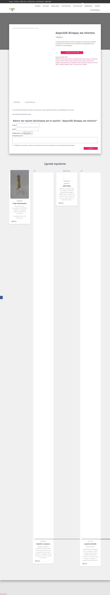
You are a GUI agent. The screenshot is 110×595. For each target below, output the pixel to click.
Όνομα (14, 125)
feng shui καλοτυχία (92, 59)
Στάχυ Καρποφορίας (20, 203)
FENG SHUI (23, 1)
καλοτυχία (83, 62)
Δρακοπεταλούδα (90, 544)
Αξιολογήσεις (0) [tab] (30, 102)
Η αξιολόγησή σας (17, 135)
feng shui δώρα (82, 59)
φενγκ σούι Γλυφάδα (81, 64)
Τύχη (74, 64)
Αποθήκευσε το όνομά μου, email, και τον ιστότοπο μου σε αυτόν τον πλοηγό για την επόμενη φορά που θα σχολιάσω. (44, 145)
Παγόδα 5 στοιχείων (43, 544)
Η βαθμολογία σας (17, 133)
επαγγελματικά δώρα (75, 62)
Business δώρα (64, 59)
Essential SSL (3, 594)
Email (14, 129)
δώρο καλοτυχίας (65, 62)
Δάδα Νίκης (67, 186)
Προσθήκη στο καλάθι (71, 52)
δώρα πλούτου (86, 60)
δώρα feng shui (69, 60)
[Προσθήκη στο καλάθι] (27, 221)
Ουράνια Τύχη (90, 62)
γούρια (62, 60)
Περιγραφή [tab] (17, 102)
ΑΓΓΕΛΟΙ (16, 1)
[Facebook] (1, 297)
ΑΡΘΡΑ (97, 6)
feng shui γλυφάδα (73, 59)
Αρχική (11, 1)
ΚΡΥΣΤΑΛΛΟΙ (40, 1)
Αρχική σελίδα (15, 28)
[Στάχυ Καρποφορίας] (19, 184)
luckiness (58, 60)
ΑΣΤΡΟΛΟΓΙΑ (31, 1)
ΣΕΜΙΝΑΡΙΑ (48, 1)
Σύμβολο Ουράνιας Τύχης (66, 64)
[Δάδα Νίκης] (66, 175)
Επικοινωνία (95, 10)
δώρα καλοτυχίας (77, 60)
